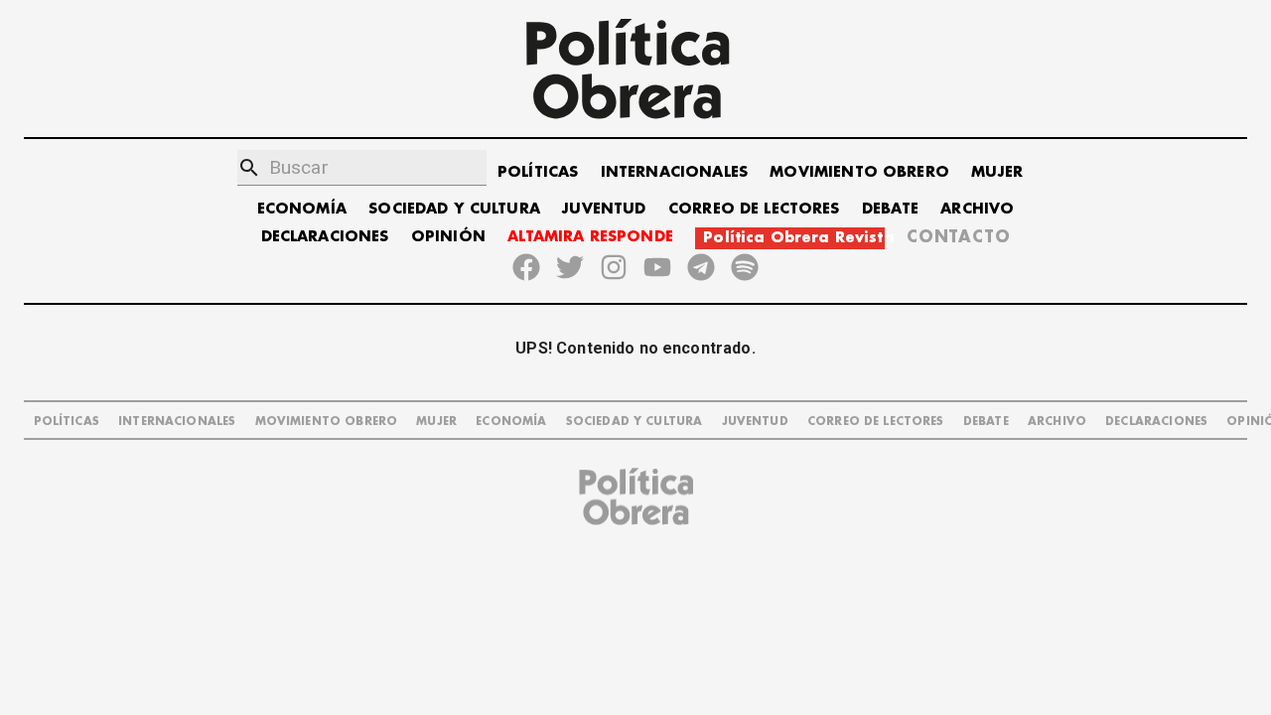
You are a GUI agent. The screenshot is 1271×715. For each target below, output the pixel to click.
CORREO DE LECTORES (754, 209)
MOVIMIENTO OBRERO (859, 172)
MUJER (997, 172)
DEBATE (890, 209)
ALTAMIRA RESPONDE (590, 236)
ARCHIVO (977, 209)
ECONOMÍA (302, 209)
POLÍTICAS (537, 172)
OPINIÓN (448, 236)
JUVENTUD (603, 209)
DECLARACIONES (325, 236)
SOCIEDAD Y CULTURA (454, 209)
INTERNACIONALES (674, 172)
